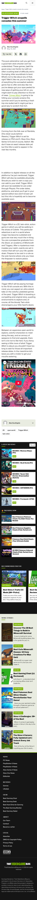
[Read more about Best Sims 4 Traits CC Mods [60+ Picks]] (14, 579)
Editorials (6, 585)
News (3, 9)
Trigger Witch (23, 430)
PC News (6, 760)
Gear (5, 795)
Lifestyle (6, 789)
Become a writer (9, 827)
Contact (6, 824)
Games (5, 786)
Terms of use (7, 846)
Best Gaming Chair (10, 798)
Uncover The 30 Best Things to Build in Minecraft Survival (23, 630)
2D (4, 430)
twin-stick (6, 434)
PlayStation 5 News (10, 763)
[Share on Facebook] (21, 54)
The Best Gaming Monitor (12, 808)
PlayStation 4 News (10, 767)
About (6, 817)
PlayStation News (10, 13)
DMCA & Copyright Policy (12, 839)
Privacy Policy (8, 843)
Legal (5, 833)
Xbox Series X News (10, 770)
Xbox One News (9, 773)
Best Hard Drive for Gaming (13, 805)
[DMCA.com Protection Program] (7, 854)
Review (31, 585)
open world (11, 430)
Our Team (6, 820)
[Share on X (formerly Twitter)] (16, 54)
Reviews (6, 782)
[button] (26, 3)
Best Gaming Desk (10, 801)
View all (32, 445)
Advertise (6, 836)
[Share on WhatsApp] (26, 54)
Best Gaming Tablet (10, 811)
